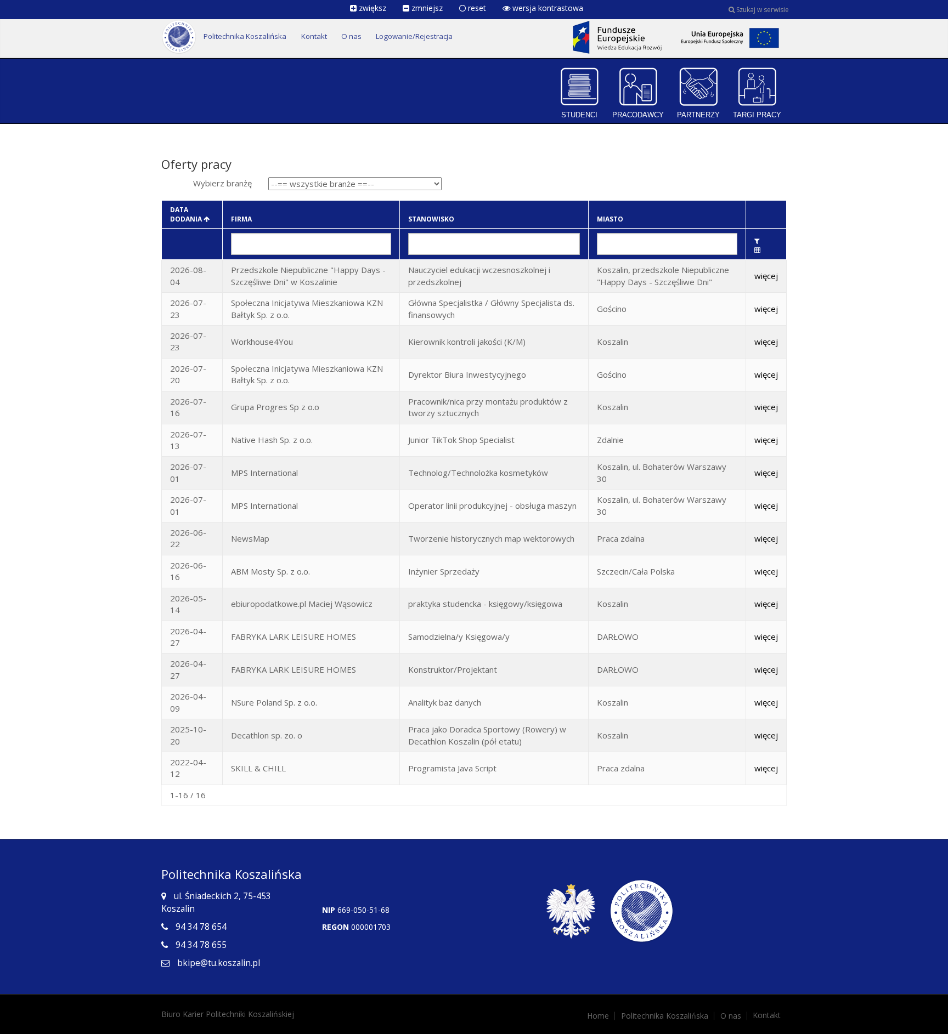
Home (598, 1016)
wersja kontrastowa (546, 8)
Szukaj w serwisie (762, 9)
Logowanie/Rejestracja (414, 36)
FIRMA (241, 219)
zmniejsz (426, 8)
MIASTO (610, 219)
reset (476, 8)
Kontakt (314, 36)
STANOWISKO (431, 219)
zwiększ (371, 8)
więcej (766, 275)
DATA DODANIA (187, 214)
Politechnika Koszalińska (245, 36)
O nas (351, 36)
